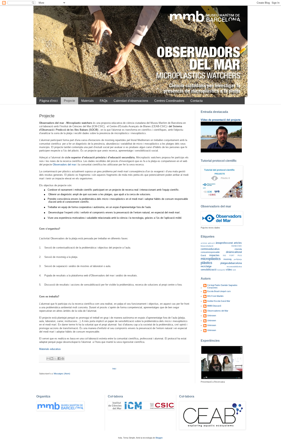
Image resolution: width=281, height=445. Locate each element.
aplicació (211, 243)
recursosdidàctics (234, 266)
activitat (204, 243)
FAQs (103, 100)
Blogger (159, 438)
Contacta (196, 100)
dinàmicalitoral (234, 252)
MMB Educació (214, 306)
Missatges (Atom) (62, 373)
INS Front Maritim (215, 296)
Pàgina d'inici (48, 100)
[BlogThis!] (52, 358)
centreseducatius (210, 249)
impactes (214, 255)
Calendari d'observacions (131, 100)
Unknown (211, 315)
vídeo (229, 269)
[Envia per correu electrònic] (48, 358)
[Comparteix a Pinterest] (63, 358)
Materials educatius (50, 349)
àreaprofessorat (224, 242)
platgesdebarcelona (231, 263)
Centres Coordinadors (169, 100)
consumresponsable (210, 252)
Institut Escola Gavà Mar (218, 301)
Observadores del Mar (217, 311)
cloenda (238, 249)
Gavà (203, 255)
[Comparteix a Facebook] (59, 358)
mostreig (227, 259)
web (234, 270)
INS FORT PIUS (232, 255)
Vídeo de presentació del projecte (220, 119)
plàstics (206, 263)
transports (221, 270)
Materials (87, 100)
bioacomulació (207, 246)
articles (238, 242)
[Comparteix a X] (55, 358)
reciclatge (206, 266)
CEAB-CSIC (236, 246)
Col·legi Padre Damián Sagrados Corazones (222, 286)
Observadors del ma (64, 164)
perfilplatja (238, 259)
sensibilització (208, 269)
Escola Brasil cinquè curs (219, 291)
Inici (114, 368)
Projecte (69, 100)
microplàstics (211, 259)
